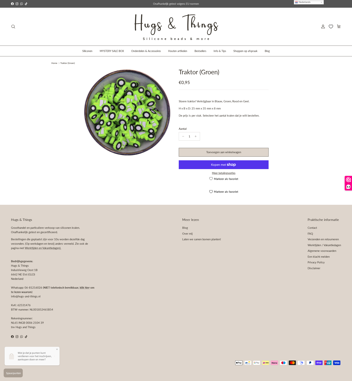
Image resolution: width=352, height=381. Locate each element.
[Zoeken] (13, 26)
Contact (312, 227)
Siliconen (87, 50)
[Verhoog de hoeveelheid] (196, 136)
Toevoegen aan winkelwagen (223, 152)
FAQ (310, 233)
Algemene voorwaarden (322, 250)
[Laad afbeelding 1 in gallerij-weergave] (127, 111)
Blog (267, 50)
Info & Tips (220, 50)
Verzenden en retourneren (323, 239)
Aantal (183, 128)
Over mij (187, 233)
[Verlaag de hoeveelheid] (182, 136)
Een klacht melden (319, 256)
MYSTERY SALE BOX (112, 50)
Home (54, 62)
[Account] (322, 26)
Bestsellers (200, 50)
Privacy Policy (316, 262)
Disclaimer (314, 268)
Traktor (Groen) (67, 62)
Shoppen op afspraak (245, 50)
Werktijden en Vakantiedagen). (43, 248)
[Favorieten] (331, 27)
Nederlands (304, 2)
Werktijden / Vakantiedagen (324, 245)
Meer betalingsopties (223, 173)
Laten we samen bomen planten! (201, 239)
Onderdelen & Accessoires (146, 50)
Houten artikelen (177, 50)
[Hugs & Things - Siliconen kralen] (176, 26)
